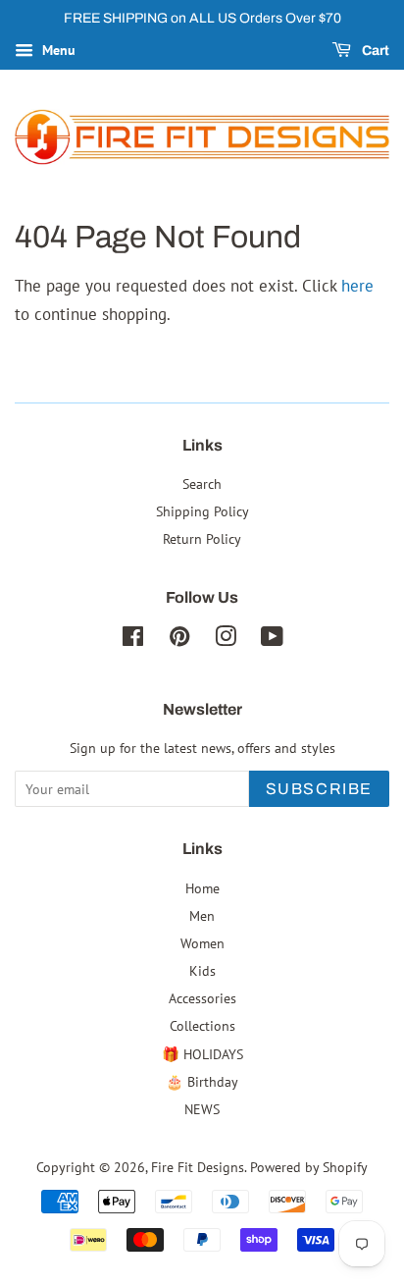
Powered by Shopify (309, 1166)
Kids (202, 970)
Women (202, 943)
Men (202, 915)
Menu (57, 50)
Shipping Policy (202, 511)
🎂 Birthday (202, 1081)
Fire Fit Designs (197, 1166)
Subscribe (319, 788)
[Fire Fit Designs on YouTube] (272, 639)
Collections (202, 1025)
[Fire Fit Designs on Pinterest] (179, 639)
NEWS (202, 1108)
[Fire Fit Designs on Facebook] (133, 639)
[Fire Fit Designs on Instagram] (225, 639)
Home (202, 888)
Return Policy (202, 538)
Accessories (202, 998)
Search (202, 483)
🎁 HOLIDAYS (202, 1054)
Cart (374, 50)
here (357, 285)
